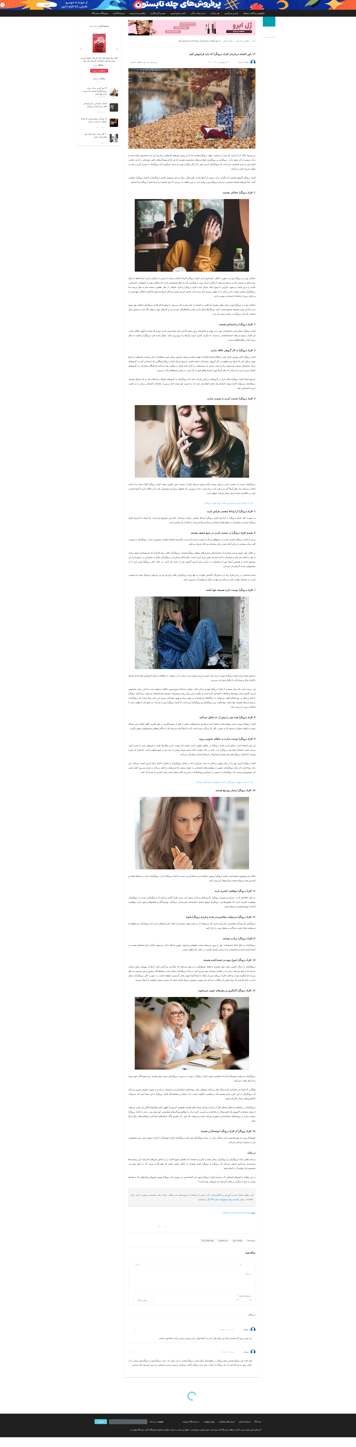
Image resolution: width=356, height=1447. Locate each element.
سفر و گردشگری (158, 13)
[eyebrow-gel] (191, 27)
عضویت (101, 1422)
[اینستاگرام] (101, 1429)
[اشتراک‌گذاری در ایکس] (139, 1226)
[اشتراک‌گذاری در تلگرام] (129, 1226)
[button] (164, 1226)
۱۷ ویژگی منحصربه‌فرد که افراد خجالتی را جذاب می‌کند (94, 120)
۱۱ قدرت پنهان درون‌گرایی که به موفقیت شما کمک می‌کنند (223, 782)
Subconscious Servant (240, 1213)
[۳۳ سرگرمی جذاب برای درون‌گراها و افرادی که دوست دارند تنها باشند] (114, 92)
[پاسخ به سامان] (140, 1329)
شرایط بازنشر (244, 1422)
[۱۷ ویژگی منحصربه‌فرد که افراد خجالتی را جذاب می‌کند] (114, 123)
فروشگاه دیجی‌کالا (100, 13)
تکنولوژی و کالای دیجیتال (254, 13)
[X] (106, 1429)
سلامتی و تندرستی (137, 13)
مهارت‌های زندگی (207, 1240)
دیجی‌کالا (257, 1422)
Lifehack (226, 1213)
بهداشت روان (237, 1240)
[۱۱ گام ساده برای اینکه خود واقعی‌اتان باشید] (114, 138)
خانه (253, 41)
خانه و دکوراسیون (178, 13)
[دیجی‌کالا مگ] (269, 22)
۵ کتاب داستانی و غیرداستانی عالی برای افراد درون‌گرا (95, 104)
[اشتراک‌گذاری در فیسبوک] (144, 1226)
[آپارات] (111, 1429)
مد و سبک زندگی (198, 13)
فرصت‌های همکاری (226, 1422)
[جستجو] (269, 32)
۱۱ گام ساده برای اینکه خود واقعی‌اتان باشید (95, 135)
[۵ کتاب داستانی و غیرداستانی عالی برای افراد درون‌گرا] (114, 107)
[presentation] (117, 48)
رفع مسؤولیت (209, 1422)
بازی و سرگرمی (231, 13)
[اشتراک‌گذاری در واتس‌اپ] (134, 1226)
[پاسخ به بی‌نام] (140, 1352)
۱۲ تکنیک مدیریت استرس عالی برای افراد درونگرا (227, 503)
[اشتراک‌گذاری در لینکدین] (149, 1226)
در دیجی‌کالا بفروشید (191, 1422)
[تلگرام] (96, 1429)
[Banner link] (178, 5)
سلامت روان (228, 41)
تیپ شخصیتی (223, 1240)
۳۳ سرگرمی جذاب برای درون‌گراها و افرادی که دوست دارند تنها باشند (94, 91)
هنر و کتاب (214, 13)
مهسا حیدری (243, 62)
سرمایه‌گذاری (118, 13)
